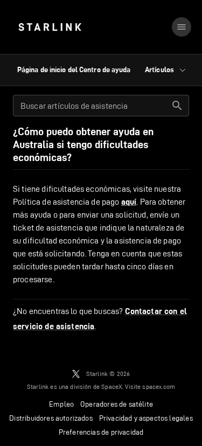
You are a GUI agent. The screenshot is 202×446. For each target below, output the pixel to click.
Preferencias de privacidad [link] (101, 432)
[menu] (181, 27)
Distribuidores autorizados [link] (50, 418)
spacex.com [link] (158, 386)
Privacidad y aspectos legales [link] (146, 418)
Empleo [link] (61, 404)
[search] (177, 105)
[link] (49, 27)
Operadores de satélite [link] (116, 404)
